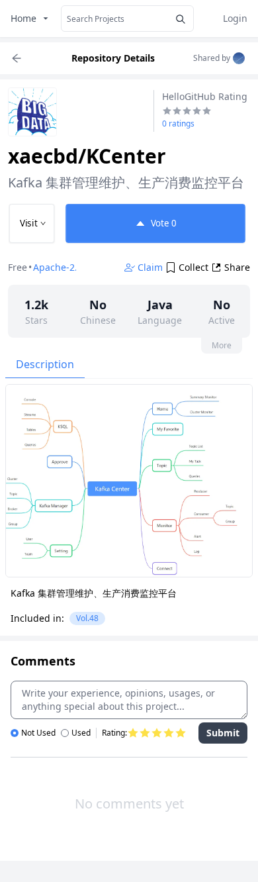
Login (235, 18)
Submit (222, 732)
